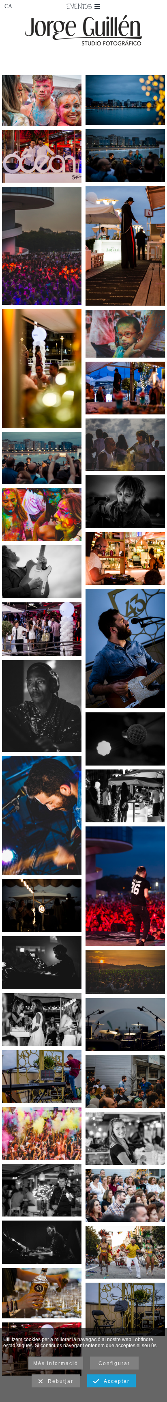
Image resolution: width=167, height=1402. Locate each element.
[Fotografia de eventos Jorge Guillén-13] (125, 796)
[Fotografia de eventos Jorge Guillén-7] (41, 458)
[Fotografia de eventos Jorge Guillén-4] (125, 501)
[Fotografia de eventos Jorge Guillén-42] (41, 1242)
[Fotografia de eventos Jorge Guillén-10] (125, 388)
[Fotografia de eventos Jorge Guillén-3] (41, 571)
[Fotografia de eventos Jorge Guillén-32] (125, 334)
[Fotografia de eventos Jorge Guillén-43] (41, 706)
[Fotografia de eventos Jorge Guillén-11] (125, 1138)
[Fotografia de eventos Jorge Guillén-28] (125, 972)
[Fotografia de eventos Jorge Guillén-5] (125, 100)
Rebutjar (58, 1381)
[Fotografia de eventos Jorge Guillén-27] (41, 815)
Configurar (114, 1363)
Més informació (55, 1363)
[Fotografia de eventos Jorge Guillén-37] (125, 1024)
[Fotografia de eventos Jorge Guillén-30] (41, 514)
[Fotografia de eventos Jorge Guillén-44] (41, 962)
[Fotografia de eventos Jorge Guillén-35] (41, 1133)
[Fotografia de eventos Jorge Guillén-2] (125, 1195)
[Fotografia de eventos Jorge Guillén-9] (125, 246)
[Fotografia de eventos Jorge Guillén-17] (41, 156)
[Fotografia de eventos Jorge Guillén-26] (125, 648)
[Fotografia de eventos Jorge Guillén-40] (125, 886)
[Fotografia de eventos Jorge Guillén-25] (125, 1081)
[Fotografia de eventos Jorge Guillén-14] (125, 558)
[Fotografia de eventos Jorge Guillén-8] (41, 905)
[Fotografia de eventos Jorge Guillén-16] (41, 629)
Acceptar (115, 1381)
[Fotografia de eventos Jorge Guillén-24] (41, 1076)
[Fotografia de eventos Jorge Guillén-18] (41, 1019)
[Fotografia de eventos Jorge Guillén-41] (125, 1252)
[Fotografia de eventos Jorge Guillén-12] (41, 368)
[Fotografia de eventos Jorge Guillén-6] (125, 155)
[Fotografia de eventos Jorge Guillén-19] (41, 1190)
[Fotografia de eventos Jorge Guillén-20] (41, 1293)
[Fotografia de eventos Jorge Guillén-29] (125, 444)
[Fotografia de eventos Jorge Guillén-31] (41, 100)
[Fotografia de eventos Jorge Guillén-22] (125, 738)
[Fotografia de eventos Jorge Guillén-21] (125, 1309)
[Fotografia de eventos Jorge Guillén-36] (41, 246)
